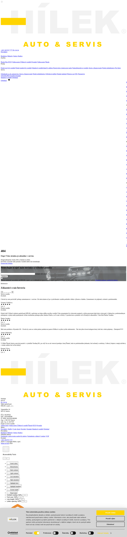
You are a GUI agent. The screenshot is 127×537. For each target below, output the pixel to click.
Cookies (42, 436)
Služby (10, 429)
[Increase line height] (23, 499)
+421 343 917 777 (6, 440)
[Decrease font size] (19, 497)
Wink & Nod (5, 443)
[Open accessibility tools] (6, 449)
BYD (34, 425)
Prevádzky (4, 52)
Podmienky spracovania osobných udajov (14, 436)
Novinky (23, 429)
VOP (47, 436)
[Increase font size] (22, 497)
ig (17, 50)
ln (18, 50)
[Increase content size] (26, 495)
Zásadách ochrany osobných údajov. (106, 280)
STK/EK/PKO (6, 76)
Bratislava (4, 432)
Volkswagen (5, 425)
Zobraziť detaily (103, 533)
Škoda (30, 425)
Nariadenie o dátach (33, 436)
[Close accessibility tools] (8, 458)
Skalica (20, 432)
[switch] (56, 533)
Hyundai (39, 425)
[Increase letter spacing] (25, 501)
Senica (15, 432)
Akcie (18, 429)
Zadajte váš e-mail (41, 274)
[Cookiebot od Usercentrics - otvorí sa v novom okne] (13, 533)
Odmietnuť (110, 524)
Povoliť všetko (110, 513)
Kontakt (18, 76)
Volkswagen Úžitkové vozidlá (18, 425)
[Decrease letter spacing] (22, 501)
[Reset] (4, 458)
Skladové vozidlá (6, 77)
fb (13, 50)
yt (15, 50)
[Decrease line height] (20, 499)
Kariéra (13, 76)
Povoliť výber (110, 518)
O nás (14, 429)
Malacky (10, 432)
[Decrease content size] (23, 495)
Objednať (46, 429)
